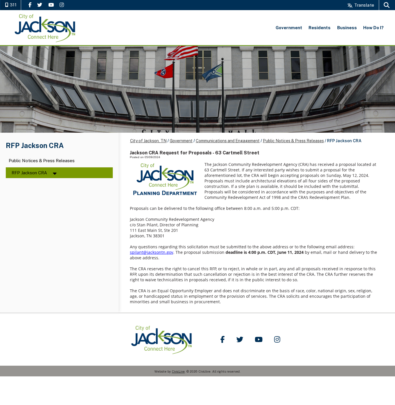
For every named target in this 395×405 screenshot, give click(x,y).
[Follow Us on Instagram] (62, 4)
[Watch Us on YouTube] (51, 4)
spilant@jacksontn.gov (151, 252)
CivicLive (178, 371)
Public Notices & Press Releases (42, 160)
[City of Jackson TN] (45, 27)
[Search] (386, 5)
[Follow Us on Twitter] (39, 4)
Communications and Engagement (228, 140)
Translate (363, 5)
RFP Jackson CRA (29, 172)
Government (181, 140)
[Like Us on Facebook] (30, 4)
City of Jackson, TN (148, 140)
